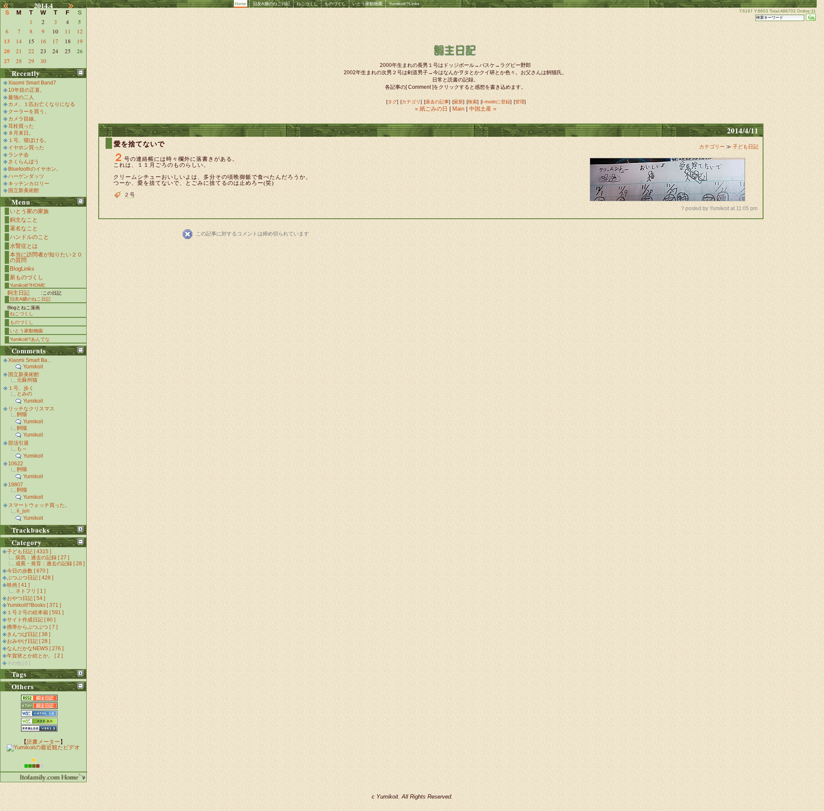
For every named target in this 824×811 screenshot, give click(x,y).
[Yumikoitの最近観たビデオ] (43, 747)
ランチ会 (18, 155)
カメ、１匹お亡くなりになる (41, 104)
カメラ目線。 (23, 119)
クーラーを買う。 (28, 112)
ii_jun (23, 511)
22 (31, 51)
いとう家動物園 (367, 3)
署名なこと (24, 228)
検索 (472, 101)
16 (43, 41)
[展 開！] (80, 529)
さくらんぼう (23, 162)
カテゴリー (712, 147)
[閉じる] (80, 72)
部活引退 (18, 443)
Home (240, 3)
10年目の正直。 (26, 90)
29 (31, 61)
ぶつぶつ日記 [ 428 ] (30, 578)
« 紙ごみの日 (432, 109)
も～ (22, 449)
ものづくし (335, 3)
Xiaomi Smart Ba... (29, 360)
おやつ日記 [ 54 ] (26, 598)
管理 (519, 101)
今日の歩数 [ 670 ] (27, 571)
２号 (129, 195)
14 (19, 41)
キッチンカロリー (28, 184)
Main (458, 109)
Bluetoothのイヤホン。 (34, 169)
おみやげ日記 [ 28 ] (28, 641)
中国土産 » (482, 109)
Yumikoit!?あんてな (30, 339)
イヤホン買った (26, 148)
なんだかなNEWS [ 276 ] (35, 648)
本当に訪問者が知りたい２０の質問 (46, 257)
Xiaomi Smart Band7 (32, 83)
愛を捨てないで (139, 144)
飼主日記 (18, 292)
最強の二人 (21, 97)
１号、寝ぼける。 (28, 140)
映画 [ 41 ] (18, 585)
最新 (458, 101)
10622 (15, 464)
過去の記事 (437, 101)
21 (19, 51)
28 (19, 61)
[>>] (76, 5)
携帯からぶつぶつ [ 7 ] (32, 627)
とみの (24, 394)
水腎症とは (24, 246)
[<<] (10, 5)
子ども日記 (745, 147)
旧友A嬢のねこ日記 (271, 3)
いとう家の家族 (29, 211)
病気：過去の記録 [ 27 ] (42, 558)
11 (68, 31)
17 (55, 41)
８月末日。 (21, 133)
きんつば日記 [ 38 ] (28, 634)
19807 (15, 485)
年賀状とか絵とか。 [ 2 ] (35, 656)
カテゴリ (411, 101)
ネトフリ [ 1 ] (30, 591)
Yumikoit (33, 367)
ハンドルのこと (29, 237)
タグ (392, 101)
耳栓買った (21, 126)
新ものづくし (26, 277)
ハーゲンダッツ (26, 176)
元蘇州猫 (27, 380)
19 (80, 41)
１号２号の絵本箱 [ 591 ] (35, 612)
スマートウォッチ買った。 (39, 505)
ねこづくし (307, 3)
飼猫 (22, 414)
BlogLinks (22, 268)
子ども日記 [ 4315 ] (29, 552)
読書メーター (43, 742)
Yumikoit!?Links (404, 3)
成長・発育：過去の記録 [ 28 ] (50, 564)
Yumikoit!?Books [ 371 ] (34, 605)
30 (43, 61)
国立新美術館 (23, 190)
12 (80, 31)
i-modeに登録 (496, 101)
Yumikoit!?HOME (27, 285)
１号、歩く (21, 388)
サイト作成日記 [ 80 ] (31, 620)
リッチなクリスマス (31, 409)
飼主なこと (24, 220)
